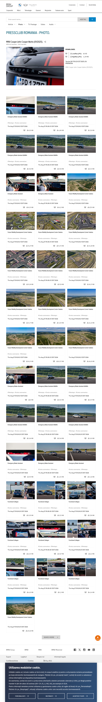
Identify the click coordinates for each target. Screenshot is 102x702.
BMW (26, 650)
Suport (8, 657)
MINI (40, 650)
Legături (24, 657)
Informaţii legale (60, 657)
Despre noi (40, 657)
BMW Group (10, 650)
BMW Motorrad (56, 650)
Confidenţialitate (12, 661)
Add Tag (83, 19)
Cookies (31, 661)
